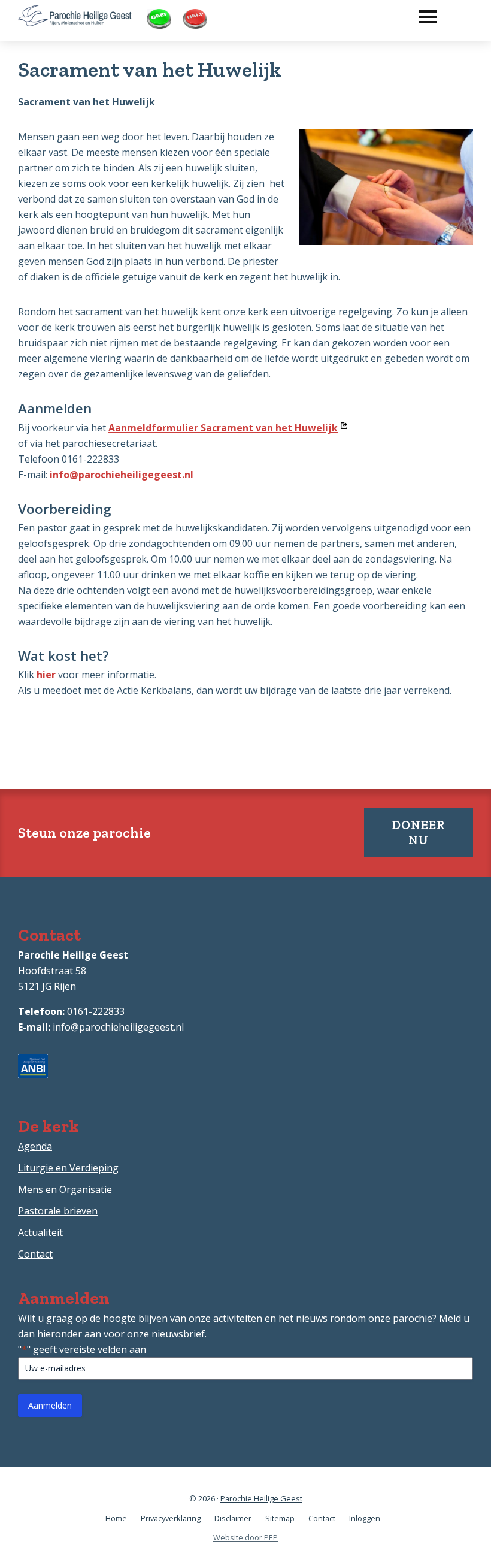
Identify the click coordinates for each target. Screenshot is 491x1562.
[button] (422, 14)
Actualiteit (40, 1232)
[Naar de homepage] (75, 12)
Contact (35, 1254)
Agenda (35, 1146)
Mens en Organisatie (65, 1189)
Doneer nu (418, 832)
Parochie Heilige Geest (261, 1498)
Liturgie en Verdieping (68, 1167)
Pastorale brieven (58, 1210)
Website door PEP (245, 1537)
